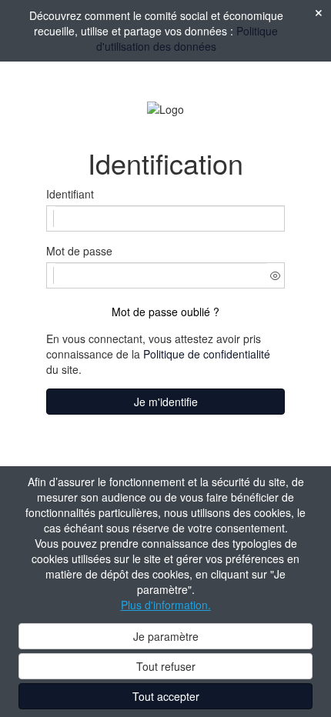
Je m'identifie (166, 401)
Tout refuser (166, 666)
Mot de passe (79, 250)
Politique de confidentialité (206, 354)
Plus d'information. (166, 604)
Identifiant (70, 194)
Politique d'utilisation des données (187, 38)
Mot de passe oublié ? (165, 311)
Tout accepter (165, 696)
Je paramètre (166, 636)
